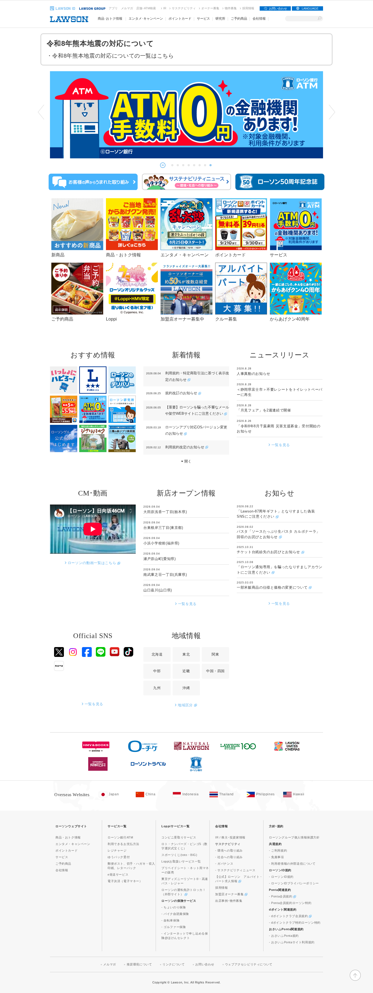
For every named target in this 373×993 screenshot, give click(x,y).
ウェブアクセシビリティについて (249, 964)
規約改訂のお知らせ (181, 393)
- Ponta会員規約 (281, 896)
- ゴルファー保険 (173, 927)
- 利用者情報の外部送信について (292, 863)
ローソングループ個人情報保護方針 (294, 837)
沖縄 (186, 688)
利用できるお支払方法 (123, 844)
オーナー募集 (210, 8)
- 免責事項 (276, 857)
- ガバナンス (224, 863)
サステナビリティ (184, 8)
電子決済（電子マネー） (125, 881)
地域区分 (186, 705)
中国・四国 (215, 671)
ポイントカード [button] (179, 18)
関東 (215, 654)
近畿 (186, 671)
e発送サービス (118, 874)
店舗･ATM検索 (146, 8)
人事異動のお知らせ (253, 374)
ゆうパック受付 (119, 857)
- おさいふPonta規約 (284, 935)
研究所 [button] (220, 18)
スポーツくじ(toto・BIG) (179, 854)
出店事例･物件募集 (228, 900)
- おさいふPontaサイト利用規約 (292, 942)
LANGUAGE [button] (310, 8)
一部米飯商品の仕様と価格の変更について (273, 587)
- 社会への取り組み (229, 857)
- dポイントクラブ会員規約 (289, 916)
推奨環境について (139, 964)
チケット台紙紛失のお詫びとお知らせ (269, 552)
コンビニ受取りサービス (178, 837)
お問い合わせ (278, 8)
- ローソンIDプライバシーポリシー (294, 883)
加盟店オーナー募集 (230, 894)
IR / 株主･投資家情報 (230, 837)
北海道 (157, 654)
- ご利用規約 (278, 850)
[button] (162, 165)
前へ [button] (41, 112)
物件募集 (231, 8)
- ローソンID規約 (281, 876)
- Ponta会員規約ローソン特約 (290, 903)
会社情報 (61, 870)
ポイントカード (66, 850)
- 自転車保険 (170, 920)
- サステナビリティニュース (235, 870)
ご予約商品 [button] (239, 18)
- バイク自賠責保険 (175, 913)
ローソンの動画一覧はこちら (92, 563)
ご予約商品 (63, 863)
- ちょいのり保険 (173, 907)
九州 (157, 688)
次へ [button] (332, 112)
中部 (157, 671)
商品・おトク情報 (68, 837)
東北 (186, 654)
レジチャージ (117, 850)
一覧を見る (280, 445)
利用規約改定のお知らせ (185, 447)
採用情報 (248, 8)
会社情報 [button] (259, 18)
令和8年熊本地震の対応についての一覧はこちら (113, 56)
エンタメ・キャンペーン (72, 844)
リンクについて (173, 964)
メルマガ (127, 8)
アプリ (113, 8)
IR (164, 8)
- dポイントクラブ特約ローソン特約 (295, 922)
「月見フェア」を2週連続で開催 (264, 410)
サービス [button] (203, 18)
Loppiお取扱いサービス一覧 (181, 861)
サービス (61, 857)
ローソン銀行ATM (120, 837)
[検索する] (319, 18)
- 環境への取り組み (229, 850)
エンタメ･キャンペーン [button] (146, 18)
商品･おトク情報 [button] (110, 18)
